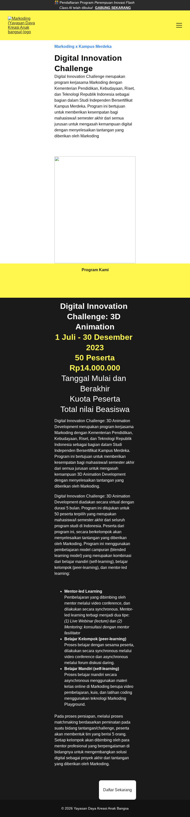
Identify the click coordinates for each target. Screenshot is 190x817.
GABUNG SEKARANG (113, 8)
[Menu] (179, 25)
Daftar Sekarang (117, 790)
